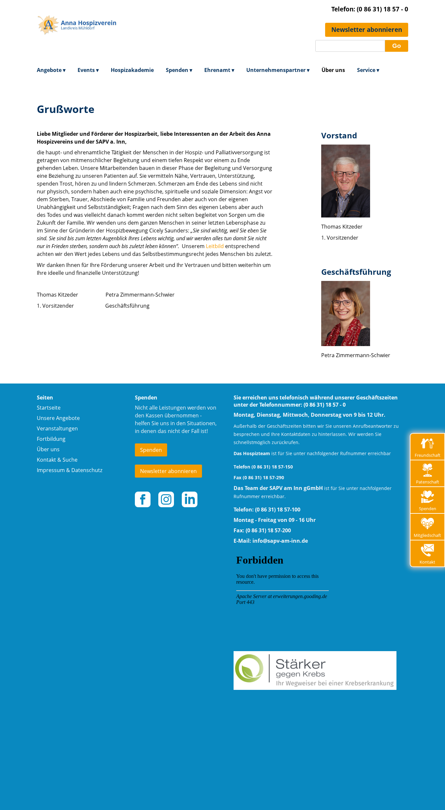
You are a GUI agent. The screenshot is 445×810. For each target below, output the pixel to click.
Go (396, 45)
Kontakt (427, 562)
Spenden (427, 508)
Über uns (48, 449)
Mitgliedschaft (427, 535)
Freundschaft (427, 455)
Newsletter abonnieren (366, 29)
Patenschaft (427, 482)
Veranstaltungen (57, 428)
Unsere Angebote (58, 418)
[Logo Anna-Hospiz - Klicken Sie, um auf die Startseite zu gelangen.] (77, 50)
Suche (70, 459)
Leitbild (215, 246)
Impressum (51, 470)
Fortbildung (51, 438)
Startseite (49, 407)
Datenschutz (86, 470)
